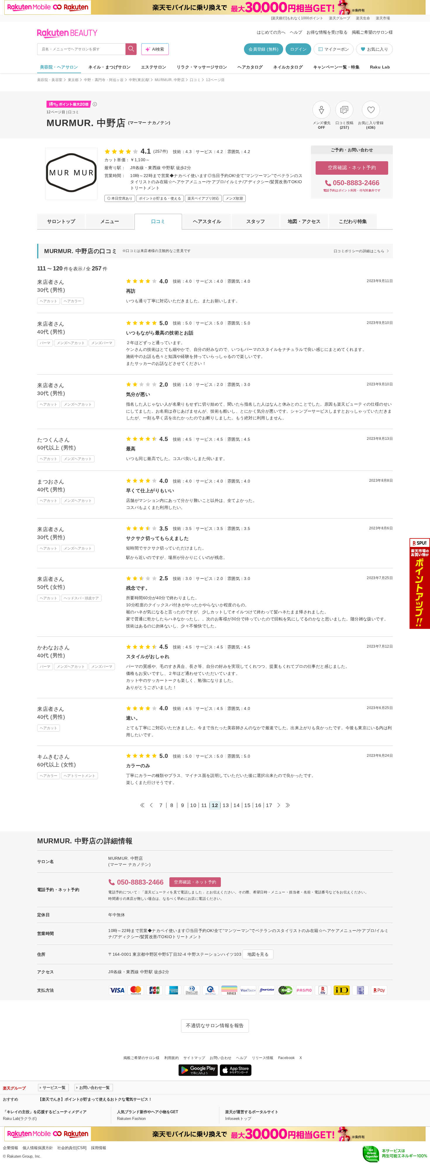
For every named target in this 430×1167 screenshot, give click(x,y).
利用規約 (171, 1058)
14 (236, 805)
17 (269, 805)
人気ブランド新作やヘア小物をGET (147, 1112)
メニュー (109, 221)
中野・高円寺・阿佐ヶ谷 (104, 80)
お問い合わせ (220, 1058)
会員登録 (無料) (263, 49)
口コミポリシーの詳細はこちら (359, 251)
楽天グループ (339, 18)
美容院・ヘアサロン (59, 67)
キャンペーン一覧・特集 (336, 67)
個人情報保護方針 (38, 1148)
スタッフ (255, 221)
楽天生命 (363, 18)
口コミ (195, 80)
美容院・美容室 (50, 80)
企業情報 (10, 1148)
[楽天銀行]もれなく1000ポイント (297, 18)
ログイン (298, 49)
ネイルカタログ (288, 67)
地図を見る (258, 954)
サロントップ (61, 221)
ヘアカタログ (250, 67)
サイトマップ (194, 1058)
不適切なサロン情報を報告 (215, 1025)
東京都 (73, 80)
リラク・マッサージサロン (202, 67)
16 (258, 805)
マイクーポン (336, 49)
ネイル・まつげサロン (109, 67)
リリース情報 (263, 1058)
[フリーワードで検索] (131, 49)
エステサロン (153, 67)
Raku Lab (380, 67)
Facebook (286, 1058)
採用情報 (98, 1148)
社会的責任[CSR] (72, 1148)
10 (193, 805)
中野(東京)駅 (139, 80)
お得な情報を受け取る (327, 32)
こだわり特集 (353, 221)
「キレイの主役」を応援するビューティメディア (45, 1112)
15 (247, 805)
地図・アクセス (304, 221)
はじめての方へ (271, 32)
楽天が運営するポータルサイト (251, 1112)
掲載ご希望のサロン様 (372, 32)
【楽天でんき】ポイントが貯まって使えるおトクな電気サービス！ (95, 1099)
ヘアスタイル (207, 221)
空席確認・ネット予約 (352, 167)
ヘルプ (296, 32)
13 (226, 805)
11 (204, 805)
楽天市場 (383, 18)
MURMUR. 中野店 (170, 80)
